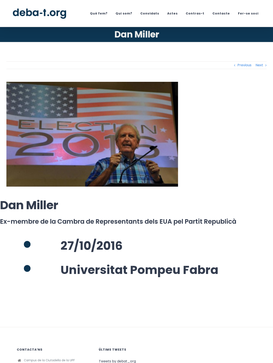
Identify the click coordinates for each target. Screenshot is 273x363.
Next (259, 65)
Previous (244, 65)
